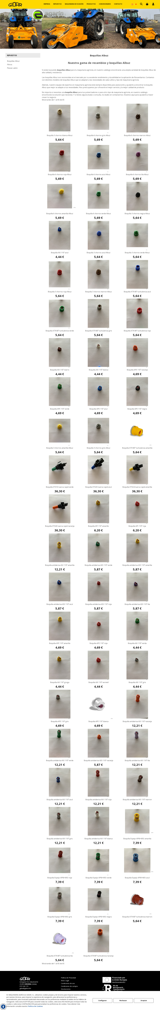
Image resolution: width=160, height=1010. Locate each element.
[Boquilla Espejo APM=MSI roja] (59, 860)
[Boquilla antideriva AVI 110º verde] (59, 743)
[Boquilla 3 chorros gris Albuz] (98, 430)
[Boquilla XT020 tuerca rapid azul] (98, 469)
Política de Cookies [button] (35, 1006)
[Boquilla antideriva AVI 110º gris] (59, 821)
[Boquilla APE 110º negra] (137, 391)
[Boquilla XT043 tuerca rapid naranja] (59, 509)
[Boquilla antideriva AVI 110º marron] (137, 782)
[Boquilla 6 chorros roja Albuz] (59, 157)
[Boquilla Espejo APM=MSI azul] (137, 860)
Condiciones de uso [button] (68, 983)
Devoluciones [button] (66, 989)
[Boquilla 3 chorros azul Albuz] (98, 235)
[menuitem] (47, 4)
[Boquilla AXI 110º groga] (59, 665)
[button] (15, 4)
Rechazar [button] (123, 1000)
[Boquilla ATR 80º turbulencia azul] (137, 274)
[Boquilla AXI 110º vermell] (98, 665)
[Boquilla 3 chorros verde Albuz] (137, 235)
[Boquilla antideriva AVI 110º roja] (98, 782)
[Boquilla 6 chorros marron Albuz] (137, 118)
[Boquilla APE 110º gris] (59, 704)
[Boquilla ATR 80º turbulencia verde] (59, 313)
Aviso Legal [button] (65, 981)
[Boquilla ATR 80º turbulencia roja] (137, 313)
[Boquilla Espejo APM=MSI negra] (98, 899)
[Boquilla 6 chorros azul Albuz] (98, 157)
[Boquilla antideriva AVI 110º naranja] (137, 704)
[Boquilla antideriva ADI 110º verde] (98, 548)
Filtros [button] (9, 64)
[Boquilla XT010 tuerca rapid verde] (59, 469)
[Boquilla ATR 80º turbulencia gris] (98, 313)
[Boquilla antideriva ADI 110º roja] (98, 587)
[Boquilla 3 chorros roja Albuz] (59, 274)
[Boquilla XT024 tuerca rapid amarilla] (137, 469)
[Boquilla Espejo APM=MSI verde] (98, 860)
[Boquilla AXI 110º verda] (137, 626)
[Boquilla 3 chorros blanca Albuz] (59, 118)
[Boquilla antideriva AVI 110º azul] (59, 782)
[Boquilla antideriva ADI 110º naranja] (98, 743)
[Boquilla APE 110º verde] (59, 391)
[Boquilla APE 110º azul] (98, 391)
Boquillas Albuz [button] (13, 61)
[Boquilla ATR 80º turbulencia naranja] (98, 938)
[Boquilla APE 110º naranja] (137, 352)
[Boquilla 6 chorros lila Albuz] (137, 157)
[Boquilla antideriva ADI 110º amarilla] (137, 548)
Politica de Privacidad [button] (68, 978)
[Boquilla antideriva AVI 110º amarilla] (59, 548)
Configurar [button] (102, 1000)
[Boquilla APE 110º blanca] (98, 704)
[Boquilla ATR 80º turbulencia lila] (59, 938)
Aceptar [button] (144, 1000)
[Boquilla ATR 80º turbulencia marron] (137, 899)
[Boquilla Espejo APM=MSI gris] (59, 899)
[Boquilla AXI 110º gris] (137, 665)
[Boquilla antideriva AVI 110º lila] (137, 743)
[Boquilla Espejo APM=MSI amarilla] (137, 821)
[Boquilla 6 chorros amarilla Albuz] (59, 196)
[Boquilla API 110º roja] (137, 509)
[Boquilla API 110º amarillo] (98, 509)
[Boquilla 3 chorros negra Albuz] (137, 196)
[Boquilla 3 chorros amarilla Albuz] (59, 430)
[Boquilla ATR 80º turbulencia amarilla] (137, 430)
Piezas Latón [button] (12, 68)
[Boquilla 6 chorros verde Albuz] (98, 196)
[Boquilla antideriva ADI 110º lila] (137, 587)
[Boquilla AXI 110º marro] (59, 352)
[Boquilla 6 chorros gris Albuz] (98, 118)
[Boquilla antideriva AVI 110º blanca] (98, 821)
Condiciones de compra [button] (69, 986)
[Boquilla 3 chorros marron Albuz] (98, 274)
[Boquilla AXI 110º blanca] (98, 352)
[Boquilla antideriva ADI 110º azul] (59, 587)
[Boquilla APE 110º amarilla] (59, 626)
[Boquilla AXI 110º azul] (59, 235)
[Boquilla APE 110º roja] (98, 626)
